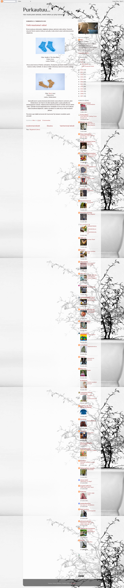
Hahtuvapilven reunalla (87, 468)
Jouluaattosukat (91, 420)
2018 (82, 69)
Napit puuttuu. (84, 509)
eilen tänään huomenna (87, 528)
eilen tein (83, 273)
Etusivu (50, 126)
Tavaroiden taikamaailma (88, 153)
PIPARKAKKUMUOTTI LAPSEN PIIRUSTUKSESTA (92, 277)
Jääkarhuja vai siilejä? (86, 481)
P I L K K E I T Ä (85, 224)
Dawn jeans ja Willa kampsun (91, 124)
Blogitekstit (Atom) (35, 129)
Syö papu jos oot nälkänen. (87, 505)
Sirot (88, 322)
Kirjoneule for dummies (90, 359)
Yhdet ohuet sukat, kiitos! (87, 487)
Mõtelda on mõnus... (86, 122)
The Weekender (91, 287)
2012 (82, 84)
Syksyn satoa (90, 178)
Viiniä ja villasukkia (86, 443)
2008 (82, 93)
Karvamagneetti (91, 510)
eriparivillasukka (85, 449)
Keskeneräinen (91, 104)
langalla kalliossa (85, 486)
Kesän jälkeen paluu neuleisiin (91, 299)
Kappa (89, 370)
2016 (82, 74)
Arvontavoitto (83, 444)
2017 (82, 72)
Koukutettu (83, 285)
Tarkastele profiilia (83, 53)
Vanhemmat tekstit (67, 126)
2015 (82, 77)
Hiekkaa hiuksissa (89, 143)
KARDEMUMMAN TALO (87, 297)
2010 (82, 89)
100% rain (83, 238)
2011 (81, 86)
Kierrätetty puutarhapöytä (91, 530)
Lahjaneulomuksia (92, 346)
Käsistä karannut (85, 201)
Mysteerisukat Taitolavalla (91, 264)
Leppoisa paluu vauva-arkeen (91, 311)
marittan (82, 357)
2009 (82, 91)
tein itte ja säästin (92, 450)
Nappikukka (90, 190)
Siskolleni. (90, 542)
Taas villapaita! (91, 214)
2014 (82, 79)
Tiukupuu (83, 431)
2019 (82, 62)
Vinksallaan (83, 345)
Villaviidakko (84, 261)
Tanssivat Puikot (85, 103)
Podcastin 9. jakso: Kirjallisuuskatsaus (91, 398)
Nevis (50, 93)
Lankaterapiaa (84, 333)
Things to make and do (87, 309)
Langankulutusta (91, 166)
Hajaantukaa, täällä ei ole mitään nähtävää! (86, 523)
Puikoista (83, 491)
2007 (82, 96)
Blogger (73, 583)
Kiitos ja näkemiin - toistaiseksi (92, 155)
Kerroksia (83, 419)
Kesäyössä (90, 202)
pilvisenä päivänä (85, 521)
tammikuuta (85, 64)
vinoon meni (84, 480)
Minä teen (83, 369)
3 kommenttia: (46, 120)
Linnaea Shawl (91, 239)
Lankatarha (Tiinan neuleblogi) (86, 393)
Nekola (82, 540)
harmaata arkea (85, 189)
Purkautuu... (36, 10)
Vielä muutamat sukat (36, 25)
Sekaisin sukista (85, 321)
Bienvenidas (90, 469)
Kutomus (83, 460)
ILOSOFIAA (83, 380)
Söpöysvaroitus (91, 334)
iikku (81, 39)
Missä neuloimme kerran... (88, 141)
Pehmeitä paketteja (86, 212)
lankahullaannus (85, 503)
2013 (82, 81)
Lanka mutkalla (85, 177)
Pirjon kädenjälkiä (85, 134)
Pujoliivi (82, 250)
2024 (82, 59)
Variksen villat (84, 165)
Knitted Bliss (84, 115)
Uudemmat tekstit (33, 126)
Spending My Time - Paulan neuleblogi (86, 406)
